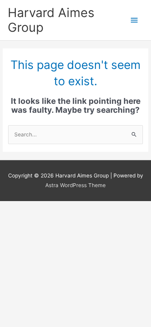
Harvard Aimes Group (51, 20)
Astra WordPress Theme (75, 185)
